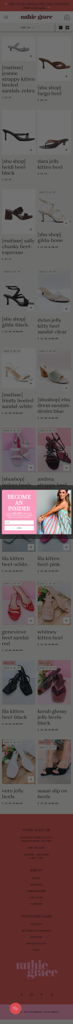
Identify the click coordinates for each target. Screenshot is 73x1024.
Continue (19, 527)
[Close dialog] (68, 492)
